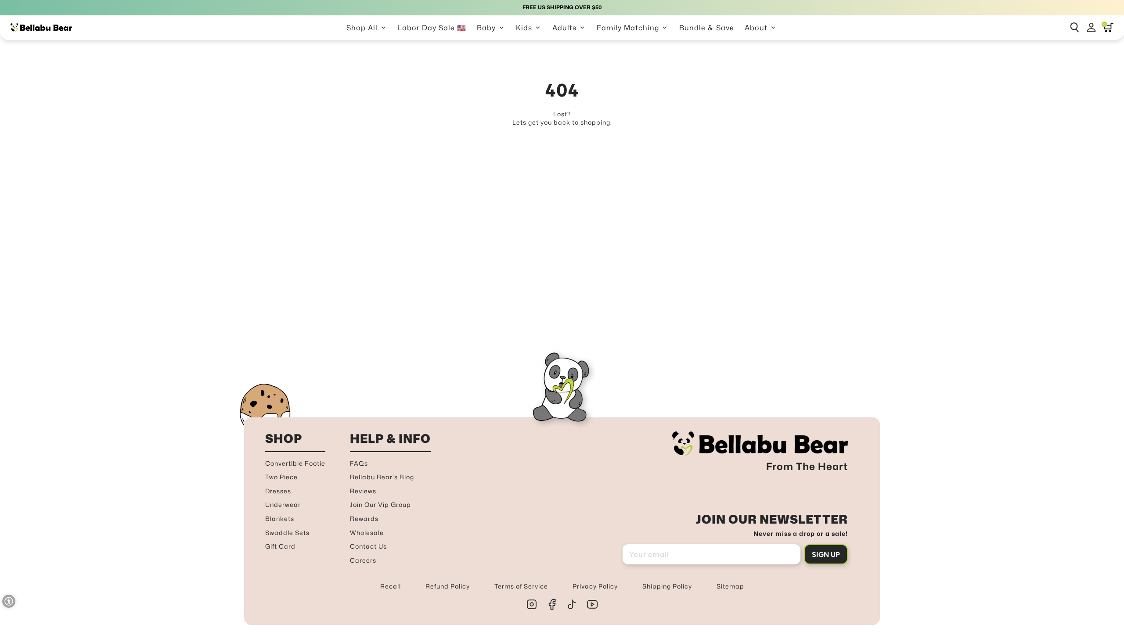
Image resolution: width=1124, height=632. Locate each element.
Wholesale (367, 532)
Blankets (279, 518)
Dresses (278, 491)
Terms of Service (521, 586)
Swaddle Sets (287, 532)
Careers (363, 560)
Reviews (363, 491)
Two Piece (281, 477)
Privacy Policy (595, 586)
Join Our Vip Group (380, 504)
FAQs (359, 463)
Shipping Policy (667, 586)
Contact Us (368, 546)
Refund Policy (447, 586)
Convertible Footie (295, 463)
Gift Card (280, 546)
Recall (390, 586)
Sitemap (730, 586)
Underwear (283, 504)
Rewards (364, 518)
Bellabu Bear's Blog (382, 477)
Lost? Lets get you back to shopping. (562, 118)
